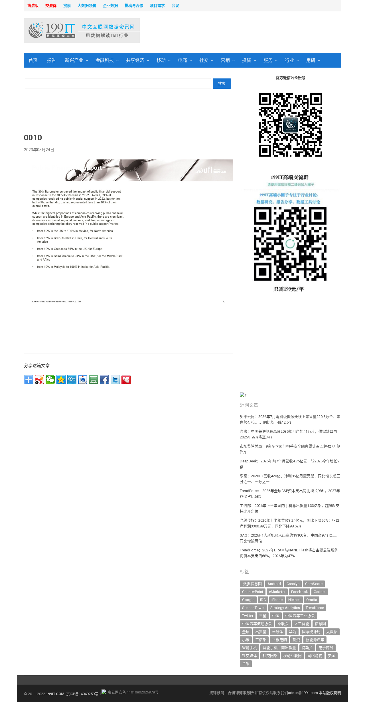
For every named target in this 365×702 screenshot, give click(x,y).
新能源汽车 (315, 640)
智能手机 (249, 648)
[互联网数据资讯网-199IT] (61, 30)
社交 (203, 60)
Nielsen (294, 600)
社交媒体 (249, 656)
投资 (246, 60)
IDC (263, 600)
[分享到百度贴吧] (82, 379)
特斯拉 (307, 648)
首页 (33, 60)
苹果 (246, 663)
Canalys (293, 584)
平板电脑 (279, 640)
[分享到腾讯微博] (71, 379)
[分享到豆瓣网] (93, 379)
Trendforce (315, 608)
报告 (51, 60)
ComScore (314, 584)
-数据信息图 (252, 584)
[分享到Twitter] (115, 379)
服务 (268, 60)
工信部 (260, 640)
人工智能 (301, 624)
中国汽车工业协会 (300, 616)
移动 (161, 60)
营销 (225, 60)
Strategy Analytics (285, 608)
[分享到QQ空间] (61, 379)
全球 (246, 632)
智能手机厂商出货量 (279, 648)
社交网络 (270, 656)
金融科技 (105, 60)
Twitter (247, 616)
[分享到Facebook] (104, 379)
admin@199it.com (303, 693)
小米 (246, 640)
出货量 (260, 632)
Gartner (320, 592)
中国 (275, 616)
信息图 (320, 624)
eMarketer (277, 592)
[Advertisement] (255, 31)
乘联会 (283, 624)
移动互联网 (292, 656)
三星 (262, 616)
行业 (289, 60)
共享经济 (135, 60)
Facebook (299, 592)
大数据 (331, 632)
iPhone (277, 600)
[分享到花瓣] (126, 379)
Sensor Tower (253, 608)
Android (274, 584)
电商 (182, 60)
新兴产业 (74, 60)
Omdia (311, 600)
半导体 (277, 632)
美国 (331, 656)
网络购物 (314, 656)
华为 (292, 632)
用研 (310, 60)
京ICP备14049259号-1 (84, 694)
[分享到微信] (50, 379)
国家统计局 (311, 632)
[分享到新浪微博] (39, 379)
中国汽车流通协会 (257, 624)
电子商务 (326, 648)
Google (248, 600)
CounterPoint (252, 592)
